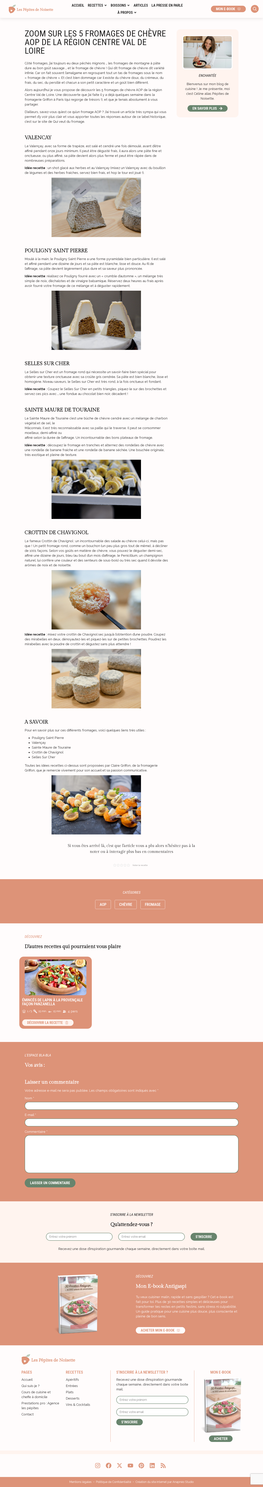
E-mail (30, 1115)
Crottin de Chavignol (47, 752)
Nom (29, 1098)
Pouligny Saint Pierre (48, 738)
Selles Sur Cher (43, 757)
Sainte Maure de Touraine (51, 747)
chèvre (125, 904)
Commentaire (36, 1131)
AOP (103, 904)
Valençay (39, 742)
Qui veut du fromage (68, 121)
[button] (97, 5)
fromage (153, 904)
